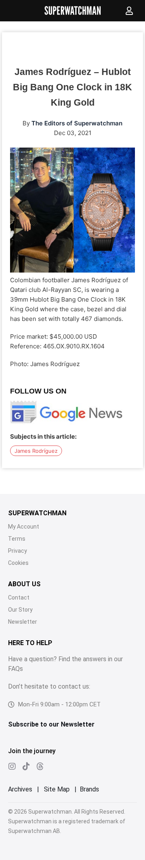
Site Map (57, 789)
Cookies (18, 563)
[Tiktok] (26, 766)
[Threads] (40, 766)
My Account (23, 526)
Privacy (17, 551)
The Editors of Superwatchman (76, 123)
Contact (18, 597)
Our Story (20, 609)
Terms (16, 538)
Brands (89, 789)
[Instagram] (12, 766)
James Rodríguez (36, 451)
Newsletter (22, 621)
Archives (20, 789)
